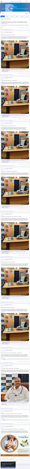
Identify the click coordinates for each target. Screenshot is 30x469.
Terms (19, 464)
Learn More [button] (3, 465)
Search (27, 13)
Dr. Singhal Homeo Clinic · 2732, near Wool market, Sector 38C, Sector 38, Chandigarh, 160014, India (13, 70)
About (17, 464)
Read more (2, 26)
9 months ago (5, 78)
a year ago (5, 366)
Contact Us (25, 464)
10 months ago (5, 214)
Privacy (21, 464)
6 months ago (5, 19)
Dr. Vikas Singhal (6, 32)
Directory (28, 464)
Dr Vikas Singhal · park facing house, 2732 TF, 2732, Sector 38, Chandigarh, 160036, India (15, 403)
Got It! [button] (8, 467)
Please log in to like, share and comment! (7, 29)
